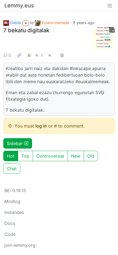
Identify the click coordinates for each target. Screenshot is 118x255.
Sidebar (15, 143)
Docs (9, 223)
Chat (12, 168)
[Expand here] (103, 38)
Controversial (50, 156)
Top (25, 156)
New (75, 156)
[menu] (110, 5)
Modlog (12, 201)
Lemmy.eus (19, 5)
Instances (14, 212)
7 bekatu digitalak (26, 30)
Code (10, 234)
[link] (19, 55)
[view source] (62, 55)
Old (90, 156)
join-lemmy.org (19, 245)
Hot (11, 156)
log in (41, 126)
